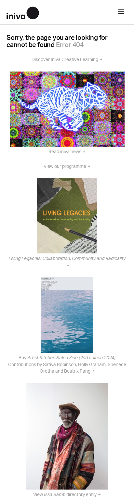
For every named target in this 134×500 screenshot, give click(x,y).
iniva (23, 12)
